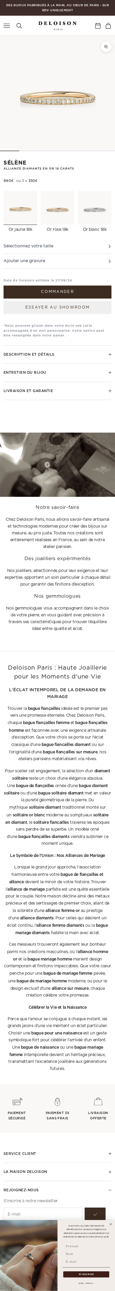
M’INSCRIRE (86, 1274)
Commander (57, 292)
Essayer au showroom (57, 308)
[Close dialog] (111, 1224)
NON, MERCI (86, 1283)
